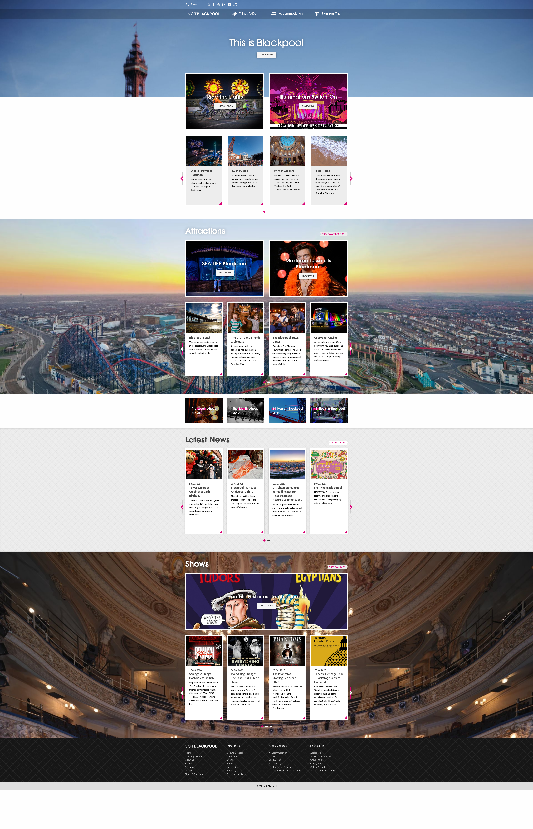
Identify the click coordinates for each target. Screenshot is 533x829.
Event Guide (240, 170)
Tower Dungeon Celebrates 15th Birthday (199, 491)
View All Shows (337, 567)
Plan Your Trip (331, 13)
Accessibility (316, 752)
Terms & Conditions (194, 774)
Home (188, 752)
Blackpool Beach (200, 337)
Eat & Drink (232, 767)
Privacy (188, 770)
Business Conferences (320, 756)
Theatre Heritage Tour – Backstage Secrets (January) (328, 678)
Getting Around (317, 767)
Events (230, 759)
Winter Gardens (284, 170)
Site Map (189, 767)
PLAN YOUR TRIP (266, 55)
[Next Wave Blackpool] (329, 464)
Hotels (272, 756)
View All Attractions (334, 234)
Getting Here (316, 763)
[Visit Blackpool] (204, 14)
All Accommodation (278, 752)
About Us (189, 759)
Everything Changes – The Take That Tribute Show (245, 678)
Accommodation (291, 13)
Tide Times (322, 170)
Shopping (231, 770)
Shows (230, 763)
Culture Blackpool (235, 752)
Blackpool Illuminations (237, 774)
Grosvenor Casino (325, 337)
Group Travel (316, 759)
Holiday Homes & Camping (281, 767)
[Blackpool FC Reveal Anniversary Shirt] (245, 464)
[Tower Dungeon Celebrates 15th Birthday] (204, 464)
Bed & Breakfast (276, 759)
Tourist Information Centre (322, 770)
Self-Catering (275, 763)
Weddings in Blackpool (196, 756)
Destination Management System (284, 770)
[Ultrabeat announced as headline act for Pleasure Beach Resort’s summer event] (287, 464)
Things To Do (247, 13)
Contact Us (190, 763)
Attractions (232, 756)
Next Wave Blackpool (328, 487)
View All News (338, 442)
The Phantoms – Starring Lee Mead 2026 (284, 678)
